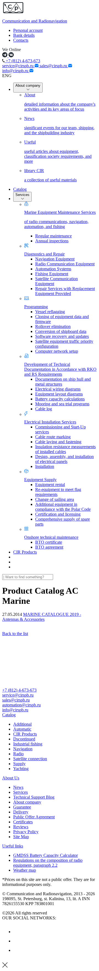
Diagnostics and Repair (44, 254)
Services (22, 195)
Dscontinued (24, 739)
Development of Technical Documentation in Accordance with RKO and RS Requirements (60, 369)
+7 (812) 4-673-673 (22, 60)
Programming (36, 306)
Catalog (20, 189)
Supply (19, 763)
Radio (18, 753)
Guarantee (22, 807)
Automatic (22, 729)
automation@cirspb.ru (21, 705)
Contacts (20, 40)
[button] (49, 714)
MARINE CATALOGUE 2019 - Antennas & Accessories (41, 617)
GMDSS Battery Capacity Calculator (45, 855)
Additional (22, 724)
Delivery (20, 812)
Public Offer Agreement (34, 817)
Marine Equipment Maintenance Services (60, 219)
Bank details (24, 35)
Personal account (28, 30)
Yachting (21, 768)
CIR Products (25, 552)
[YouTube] (17, 941)
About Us (10, 778)
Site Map (21, 836)
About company (27, 85)
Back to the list (15, 633)
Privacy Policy (25, 831)
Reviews (20, 826)
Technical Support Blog (33, 797)
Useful (58, 152)
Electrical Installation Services (50, 422)
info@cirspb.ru (15, 70)
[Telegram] (17, 950)
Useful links (12, 846)
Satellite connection (30, 758)
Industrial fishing (27, 744)
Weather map (24, 870)
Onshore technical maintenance (51, 537)
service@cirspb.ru (18, 65)
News (59, 125)
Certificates (23, 822)
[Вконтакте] (17, 931)
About (59, 101)
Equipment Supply (40, 479)
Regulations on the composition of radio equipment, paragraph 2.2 (47, 863)
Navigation (22, 749)
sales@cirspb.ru (54, 65)
